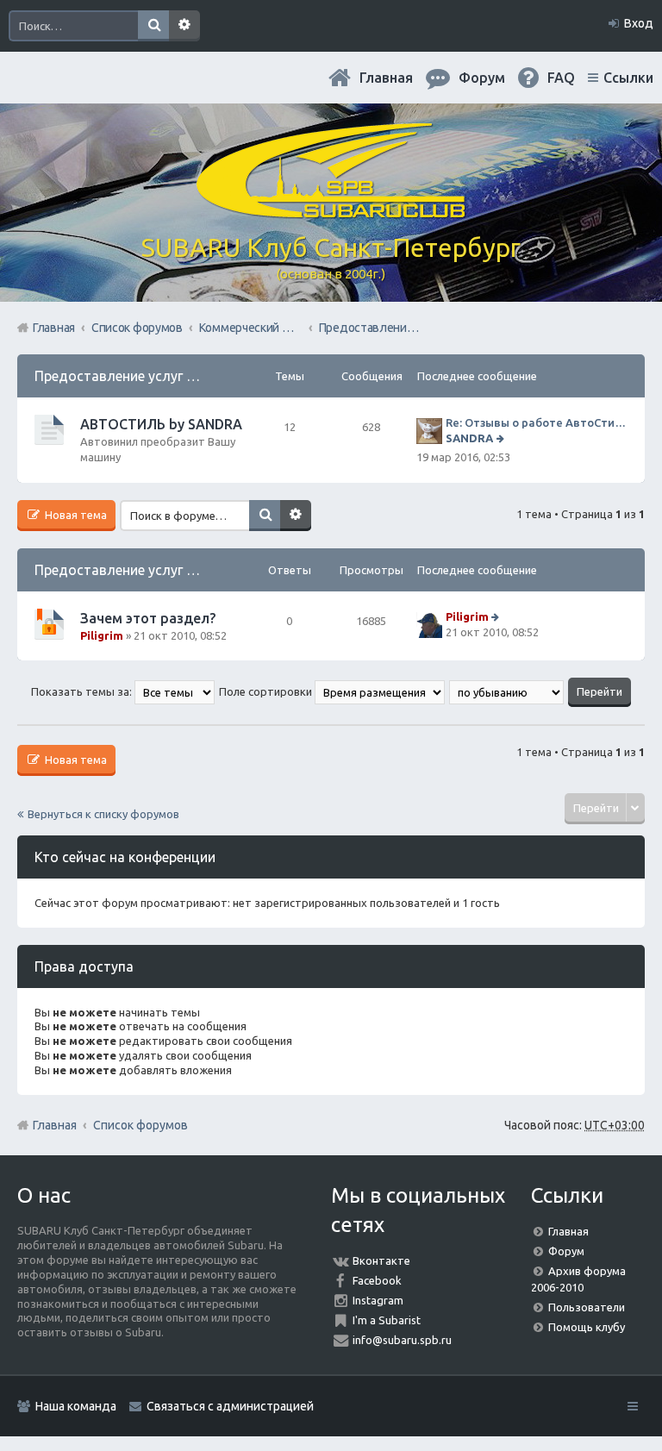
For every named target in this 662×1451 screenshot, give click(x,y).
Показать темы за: (82, 691)
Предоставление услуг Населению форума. (175, 376)
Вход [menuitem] (638, 23)
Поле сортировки (267, 691)
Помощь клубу (586, 1327)
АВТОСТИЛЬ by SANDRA (161, 424)
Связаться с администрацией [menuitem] (230, 1406)
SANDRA (469, 438)
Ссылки (628, 77)
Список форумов (140, 1125)
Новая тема (74, 515)
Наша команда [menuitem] (75, 1406)
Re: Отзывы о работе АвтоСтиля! (537, 422)
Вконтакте (381, 1260)
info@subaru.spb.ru (402, 1340)
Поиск (153, 25)
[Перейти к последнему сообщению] (502, 438)
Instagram (378, 1300)
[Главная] (331, 211)
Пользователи (586, 1307)
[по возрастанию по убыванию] (507, 691)
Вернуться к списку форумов (103, 814)
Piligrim (101, 635)
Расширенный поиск (184, 25)
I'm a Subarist (387, 1320)
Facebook (377, 1280)
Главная (386, 77)
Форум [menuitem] (482, 77)
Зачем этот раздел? (147, 618)
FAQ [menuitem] (561, 77)
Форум (566, 1251)
